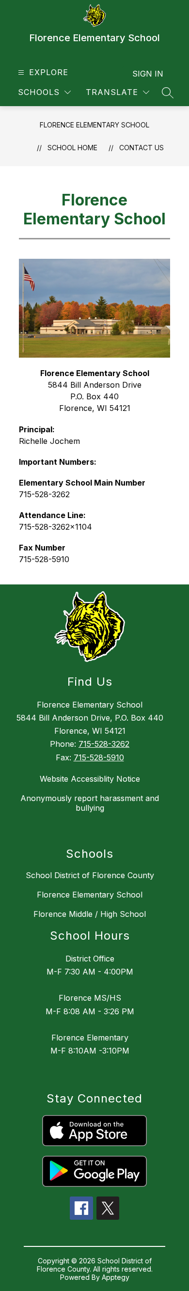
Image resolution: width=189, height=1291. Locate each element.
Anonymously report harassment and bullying (89, 803)
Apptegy (115, 1277)
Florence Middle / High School (89, 914)
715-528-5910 (99, 757)
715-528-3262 (104, 744)
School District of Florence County (90, 875)
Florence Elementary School (94, 125)
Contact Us (141, 147)
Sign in (147, 74)
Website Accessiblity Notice (90, 779)
